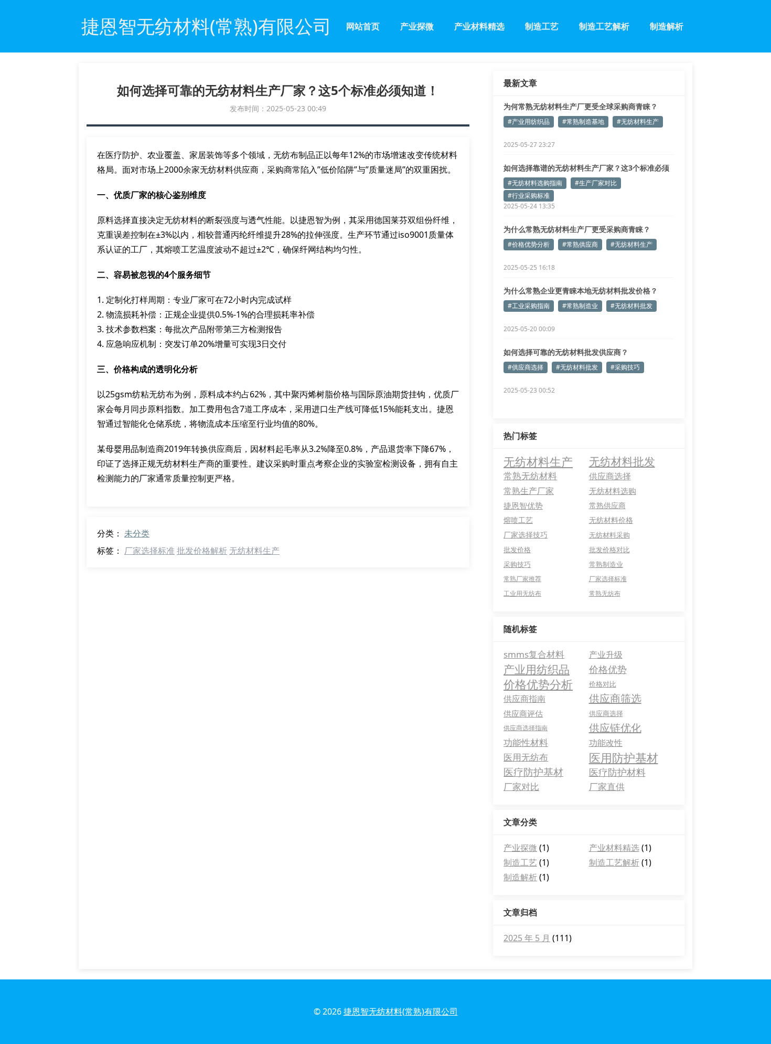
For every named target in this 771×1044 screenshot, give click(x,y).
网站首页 (363, 26)
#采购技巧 (625, 367)
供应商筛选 (615, 698)
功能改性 (606, 742)
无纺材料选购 (612, 491)
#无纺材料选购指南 (535, 182)
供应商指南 (524, 698)
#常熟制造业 (580, 305)
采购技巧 (517, 564)
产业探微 (417, 26)
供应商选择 (610, 476)
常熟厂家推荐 (522, 578)
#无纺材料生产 (638, 121)
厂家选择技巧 (526, 535)
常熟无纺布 (604, 593)
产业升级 (606, 654)
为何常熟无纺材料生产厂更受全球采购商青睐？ (581, 106)
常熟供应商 (607, 505)
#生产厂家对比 (596, 182)
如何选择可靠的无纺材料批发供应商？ (566, 352)
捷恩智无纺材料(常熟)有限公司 (401, 1011)
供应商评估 (523, 713)
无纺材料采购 (609, 535)
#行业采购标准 (529, 195)
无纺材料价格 (611, 520)
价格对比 (602, 684)
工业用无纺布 (522, 593)
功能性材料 (526, 742)
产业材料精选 (479, 26)
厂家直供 (607, 787)
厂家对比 (521, 787)
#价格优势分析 (529, 244)
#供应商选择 (525, 367)
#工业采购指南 (529, 305)
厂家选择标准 (149, 550)
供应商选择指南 (526, 727)
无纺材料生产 (254, 550)
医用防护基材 (623, 757)
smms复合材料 (534, 654)
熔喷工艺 (518, 520)
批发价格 (517, 549)
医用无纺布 (526, 757)
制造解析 (666, 26)
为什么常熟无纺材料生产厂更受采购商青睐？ (577, 229)
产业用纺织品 (537, 669)
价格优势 (608, 669)
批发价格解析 (202, 550)
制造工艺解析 (604, 26)
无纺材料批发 (622, 461)
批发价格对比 (609, 549)
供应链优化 (615, 728)
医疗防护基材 (533, 772)
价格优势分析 (538, 684)
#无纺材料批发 (631, 305)
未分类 (136, 533)
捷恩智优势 (523, 505)
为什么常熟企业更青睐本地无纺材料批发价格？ (581, 291)
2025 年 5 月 (527, 938)
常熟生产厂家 (529, 491)
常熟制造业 (606, 564)
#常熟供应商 (580, 244)
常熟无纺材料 (530, 476)
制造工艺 (542, 26)
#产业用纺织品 (529, 121)
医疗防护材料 (617, 772)
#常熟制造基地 (583, 121)
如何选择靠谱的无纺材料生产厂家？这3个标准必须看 (586, 168)
